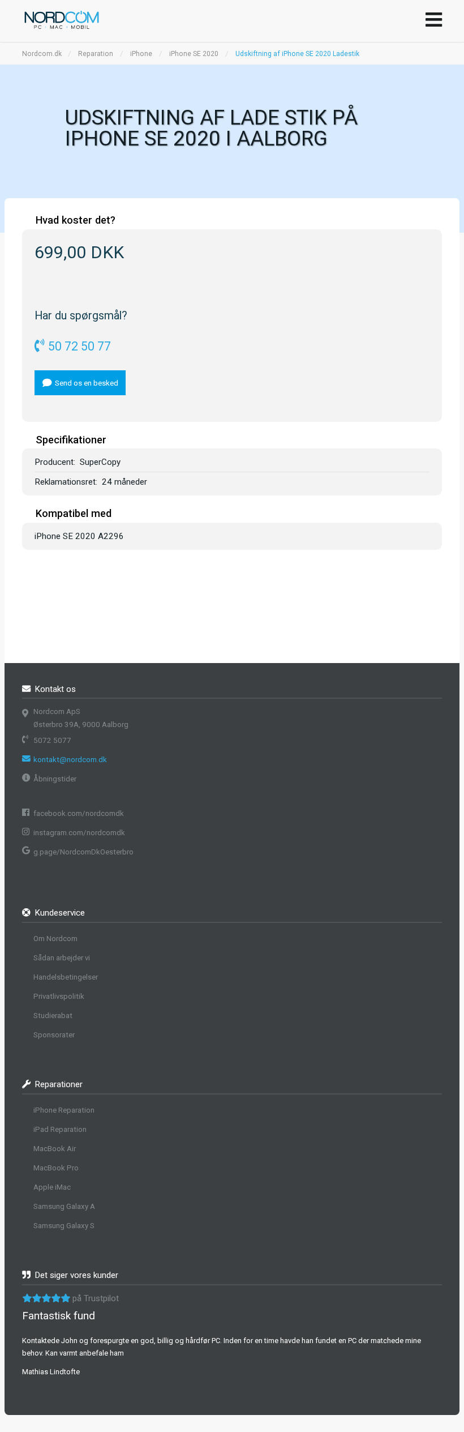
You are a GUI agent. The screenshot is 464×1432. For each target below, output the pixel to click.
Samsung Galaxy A (64, 1206)
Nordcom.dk (42, 54)
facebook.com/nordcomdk (78, 813)
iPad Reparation (60, 1129)
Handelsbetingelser (65, 977)
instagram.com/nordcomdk (79, 832)
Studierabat (52, 1015)
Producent (54, 462)
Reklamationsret (65, 482)
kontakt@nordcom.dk (70, 759)
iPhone (141, 54)
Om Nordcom (55, 938)
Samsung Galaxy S (63, 1225)
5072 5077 (52, 740)
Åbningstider (54, 779)
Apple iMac (52, 1187)
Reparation (95, 54)
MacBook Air (54, 1148)
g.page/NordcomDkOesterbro (83, 852)
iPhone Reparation (63, 1110)
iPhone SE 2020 (193, 54)
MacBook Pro (56, 1168)
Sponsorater (54, 1035)
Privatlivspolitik (58, 996)
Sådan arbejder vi (61, 958)
